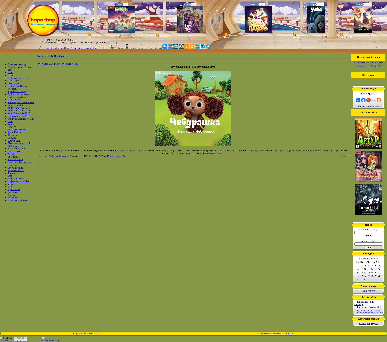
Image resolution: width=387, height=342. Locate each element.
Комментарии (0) (116, 156)
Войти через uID (368, 93)
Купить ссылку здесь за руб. (368, 62)
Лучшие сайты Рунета (368, 310)
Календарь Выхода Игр (369, 307)
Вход (95, 48)
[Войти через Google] (373, 100)
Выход (88, 48)
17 (365, 272)
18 (368, 272)
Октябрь (58, 56)
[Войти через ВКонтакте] (358, 100)
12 (372, 269)
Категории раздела (368, 323)
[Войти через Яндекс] (368, 100)
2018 (49, 56)
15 (358, 272)
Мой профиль (62, 48)
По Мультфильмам (58, 156)
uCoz (290, 333)
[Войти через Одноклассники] (379, 100)
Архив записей (368, 291)
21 (379, 272)
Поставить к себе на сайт (368, 66)
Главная (49, 48)
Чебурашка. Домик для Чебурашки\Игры (58, 63)
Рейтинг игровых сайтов (370, 312)
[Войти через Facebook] (363, 100)
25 (368, 276)
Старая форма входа (368, 106)
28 (379, 276)
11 (368, 269)
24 (365, 276)
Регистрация (76, 48)
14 (379, 269)
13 (376, 269)
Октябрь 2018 (368, 258)
